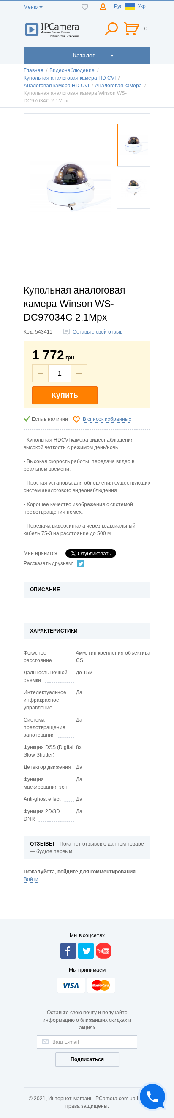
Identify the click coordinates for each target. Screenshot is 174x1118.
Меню (31, 7)
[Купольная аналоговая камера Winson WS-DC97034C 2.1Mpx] (133, 164)
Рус (118, 6)
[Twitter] (81, 563)
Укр (142, 6)
